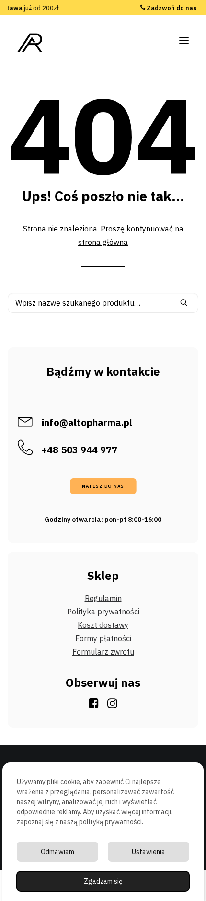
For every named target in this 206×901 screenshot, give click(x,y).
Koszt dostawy (103, 625)
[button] (184, 40)
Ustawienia (148, 851)
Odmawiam (57, 851)
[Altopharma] (30, 42)
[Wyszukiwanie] (103, 303)
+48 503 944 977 (171, 12)
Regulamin (103, 598)
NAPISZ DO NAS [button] (103, 486)
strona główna (103, 242)
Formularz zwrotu (103, 652)
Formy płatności (103, 638)
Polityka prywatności (103, 611)
